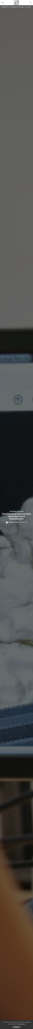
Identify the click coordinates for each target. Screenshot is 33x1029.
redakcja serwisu (13, 522)
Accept (16, 1027)
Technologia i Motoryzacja (16, 511)
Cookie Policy (21, 1024)
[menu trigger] (3, 2)
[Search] (30, 2)
